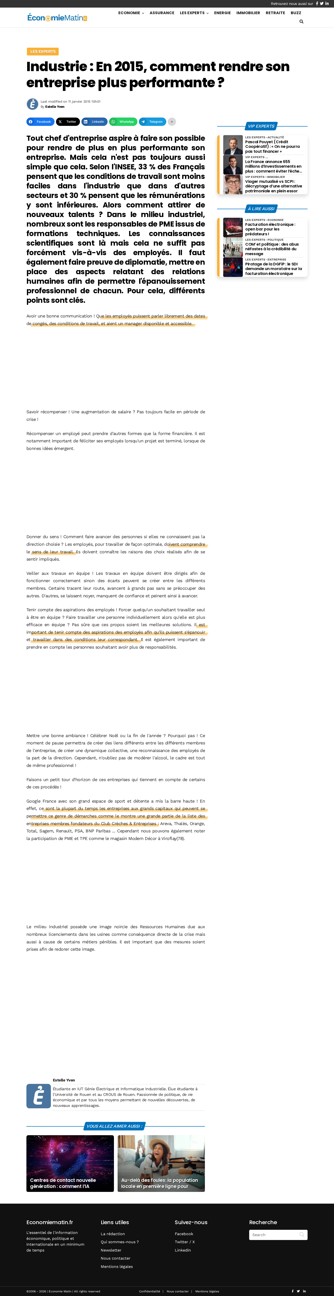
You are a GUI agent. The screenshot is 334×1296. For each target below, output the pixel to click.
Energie (222, 13)
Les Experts (192, 13)
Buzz (296, 13)
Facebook (184, 1233)
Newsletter (111, 1250)
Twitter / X (185, 1242)
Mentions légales (117, 1266)
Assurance (162, 13)
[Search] (302, 1234)
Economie (129, 13)
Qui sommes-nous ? (120, 1242)
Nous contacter (116, 1258)
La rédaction (113, 1233)
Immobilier (248, 13)
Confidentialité (149, 1291)
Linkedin (183, 1250)
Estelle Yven (64, 1080)
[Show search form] (301, 21)
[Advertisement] (115, 368)
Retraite (275, 13)
